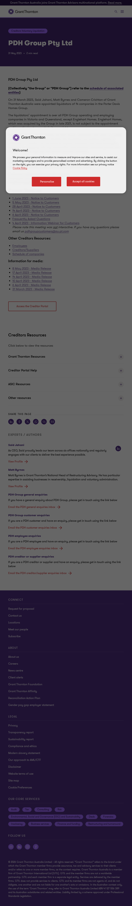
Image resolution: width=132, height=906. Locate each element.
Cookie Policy (20, 168)
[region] (66, 160)
